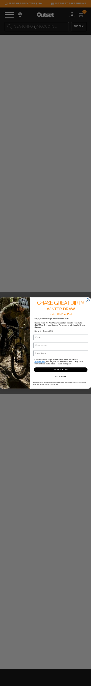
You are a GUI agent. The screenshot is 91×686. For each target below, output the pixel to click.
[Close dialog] (88, 300)
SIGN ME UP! (61, 370)
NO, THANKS (60, 377)
